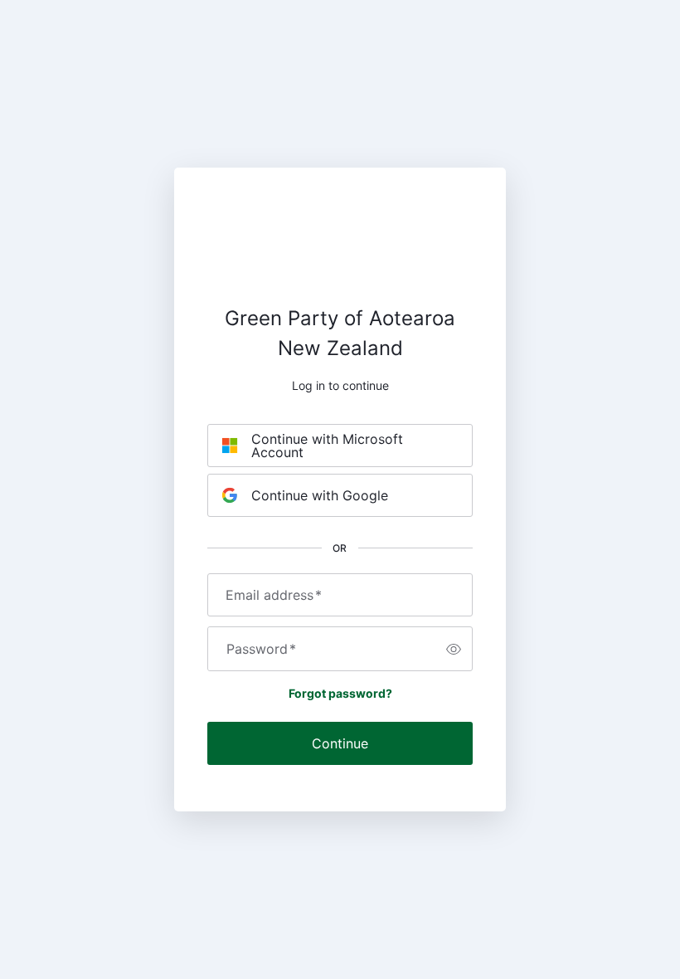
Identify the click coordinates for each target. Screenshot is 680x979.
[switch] (453, 648)
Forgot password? (340, 693)
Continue (340, 743)
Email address (274, 594)
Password (261, 648)
